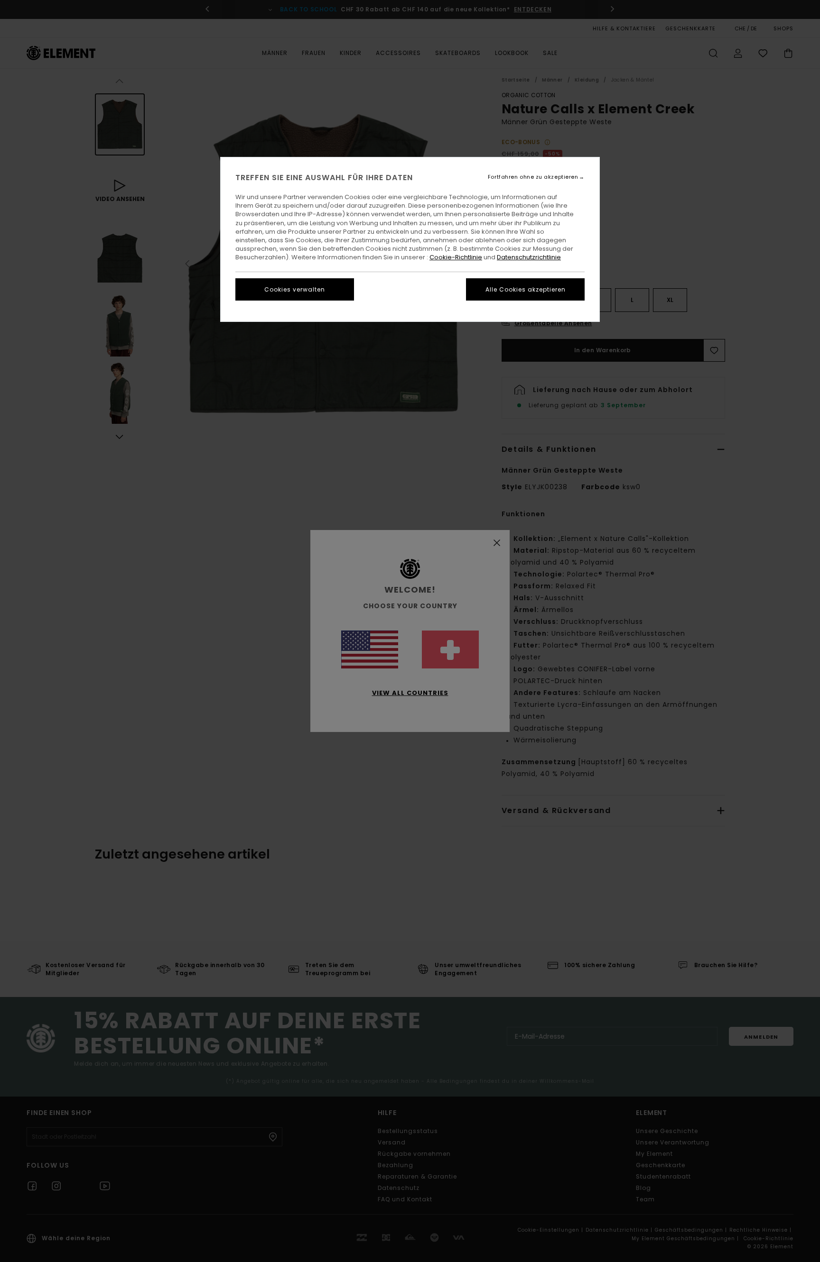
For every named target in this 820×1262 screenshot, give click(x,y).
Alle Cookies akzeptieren (525, 289)
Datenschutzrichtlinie (529, 257)
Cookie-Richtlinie (455, 257)
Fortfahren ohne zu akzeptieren (533, 177)
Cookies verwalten (294, 289)
